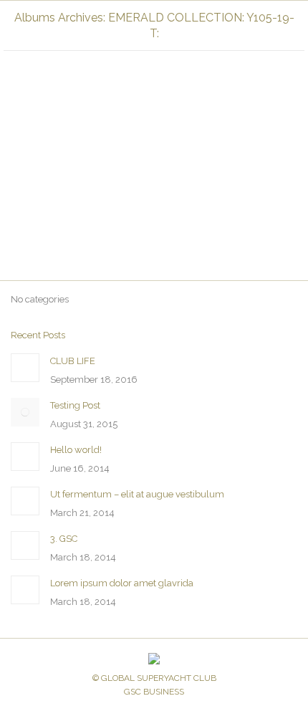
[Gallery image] (154, 101)
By (193, 209)
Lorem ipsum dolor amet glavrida (121, 583)
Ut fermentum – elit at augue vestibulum (137, 494)
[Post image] (25, 367)
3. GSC (63, 538)
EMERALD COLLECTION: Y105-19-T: (97, 209)
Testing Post (75, 405)
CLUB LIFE (72, 361)
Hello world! (76, 449)
